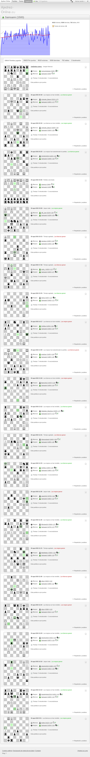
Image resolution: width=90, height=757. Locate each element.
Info (36, 1)
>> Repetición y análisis (79, 89)
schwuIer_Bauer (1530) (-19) (49, 128)
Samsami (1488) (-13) (47, 555)
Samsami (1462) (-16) (47, 329)
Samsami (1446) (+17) (48, 300)
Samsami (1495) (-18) (47, 442)
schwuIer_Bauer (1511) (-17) (49, 99)
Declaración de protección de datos (23, 751)
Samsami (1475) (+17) (48, 527)
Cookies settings (7, 751)
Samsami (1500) (46, 74)
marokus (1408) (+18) (47, 241)
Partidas (14, 1)
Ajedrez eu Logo (83, 751)
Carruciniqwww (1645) (48, 71)
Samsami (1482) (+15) (48, 669)
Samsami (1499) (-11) (47, 584)
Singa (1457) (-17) (46, 298)
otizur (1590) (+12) (46, 609)
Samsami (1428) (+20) (48, 215)
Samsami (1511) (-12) (47, 612)
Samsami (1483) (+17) (48, 102)
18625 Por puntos (29, 60)
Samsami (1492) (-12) (47, 499)
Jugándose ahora (36, 66)
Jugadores (28, 1)
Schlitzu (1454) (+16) (47, 326)
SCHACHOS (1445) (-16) (48, 156)
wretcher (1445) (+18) (47, 354)
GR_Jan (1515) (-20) (47, 213)
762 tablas (65, 60)
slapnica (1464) (46, 184)
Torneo (21, 1)
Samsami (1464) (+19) (48, 130)
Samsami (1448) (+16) (48, 159)
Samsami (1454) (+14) (48, 725)
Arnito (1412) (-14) (46, 723)
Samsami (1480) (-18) (47, 357)
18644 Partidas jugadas (13, 60)
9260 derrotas (55, 60)
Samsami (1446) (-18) (47, 244)
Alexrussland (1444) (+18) (49, 439)
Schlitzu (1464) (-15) (47, 468)
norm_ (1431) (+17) (47, 269)
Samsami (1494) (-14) (47, 385)
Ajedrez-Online (5, 1)
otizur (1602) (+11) (46, 581)
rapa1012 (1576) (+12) (48, 496)
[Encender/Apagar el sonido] (88, 1)
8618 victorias (43, 60)
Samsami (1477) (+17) (48, 413)
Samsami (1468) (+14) (48, 697)
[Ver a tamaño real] (16, 78)
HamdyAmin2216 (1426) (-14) (50, 694)
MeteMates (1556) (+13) (48, 553)
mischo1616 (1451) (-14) (48, 638)
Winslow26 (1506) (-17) (48, 524)
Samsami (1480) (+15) (48, 470)
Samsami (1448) (46, 187)
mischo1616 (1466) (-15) (48, 666)
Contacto (38, 751)
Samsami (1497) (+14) (48, 640)
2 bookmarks (75, 60)
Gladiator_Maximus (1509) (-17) (50, 411)
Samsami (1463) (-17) (47, 272)
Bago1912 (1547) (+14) (48, 383)
